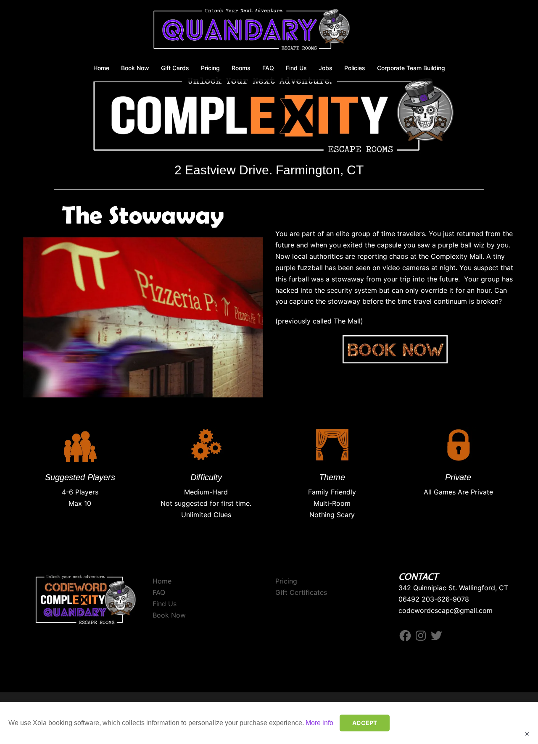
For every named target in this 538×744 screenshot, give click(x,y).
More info (319, 722)
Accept (364, 722)
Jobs (325, 67)
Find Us (296, 67)
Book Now (135, 67)
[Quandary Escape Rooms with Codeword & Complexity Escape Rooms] (269, 32)
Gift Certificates (301, 592)
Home (101, 67)
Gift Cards (175, 67)
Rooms (241, 67)
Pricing (210, 67)
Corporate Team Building (411, 67)
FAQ (268, 67)
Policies (354, 67)
